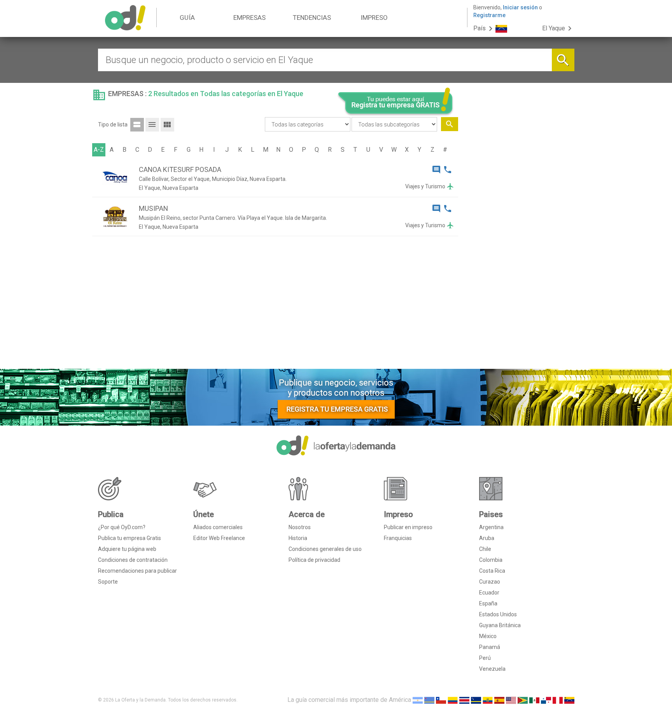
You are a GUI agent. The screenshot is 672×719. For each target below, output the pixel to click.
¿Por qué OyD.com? (121, 527)
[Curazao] (476, 699)
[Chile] (441, 699)
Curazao (489, 582)
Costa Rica (492, 571)
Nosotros (300, 527)
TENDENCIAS (312, 17)
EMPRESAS (249, 17)
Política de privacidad (314, 560)
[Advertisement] (519, 244)
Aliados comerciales (218, 527)
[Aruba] (429, 699)
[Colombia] (453, 699)
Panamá (489, 647)
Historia (298, 538)
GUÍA (187, 17)
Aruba (486, 538)
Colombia (490, 560)
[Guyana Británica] (523, 699)
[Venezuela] (569, 699)
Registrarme (489, 15)
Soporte (108, 582)
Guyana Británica (500, 625)
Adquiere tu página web (127, 549)
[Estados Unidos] (511, 699)
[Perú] (558, 699)
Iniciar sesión (520, 7)
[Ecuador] (488, 699)
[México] (534, 699)
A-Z (99, 149)
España (488, 603)
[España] (499, 699)
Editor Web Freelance (219, 538)
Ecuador (489, 592)
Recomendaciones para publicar (137, 571)
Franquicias (398, 538)
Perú (485, 658)
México (488, 636)
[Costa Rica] (464, 699)
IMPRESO (374, 17)
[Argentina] (418, 699)
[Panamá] (546, 699)
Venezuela (492, 669)
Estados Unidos (498, 614)
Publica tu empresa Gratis (129, 538)
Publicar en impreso (408, 527)
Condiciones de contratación (133, 560)
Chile (485, 549)
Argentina (491, 527)
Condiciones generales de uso (325, 549)
